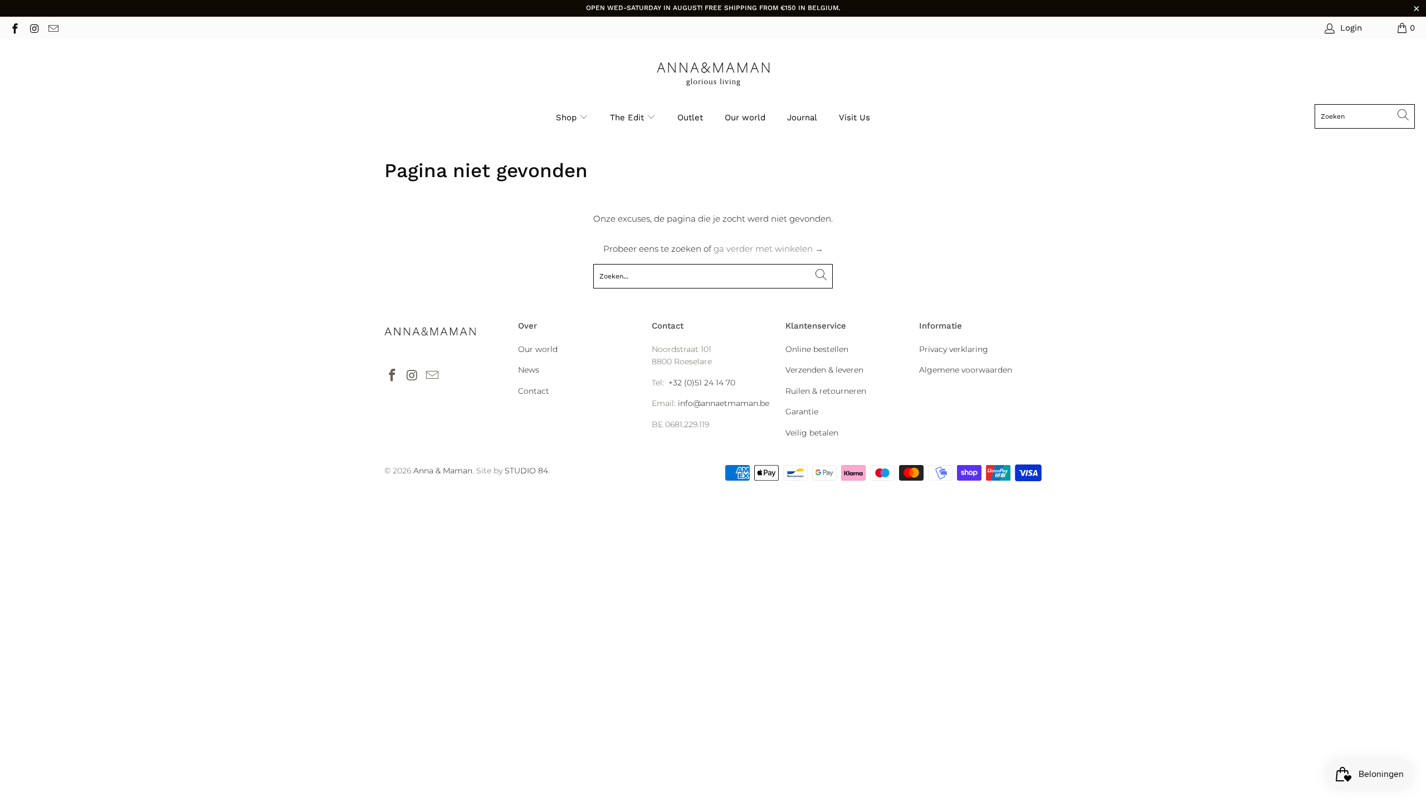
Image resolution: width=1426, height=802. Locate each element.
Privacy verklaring (953, 349)
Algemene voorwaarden (965, 370)
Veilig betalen (811, 433)
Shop (566, 118)
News (528, 370)
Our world (745, 118)
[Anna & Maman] (713, 74)
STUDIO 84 (526, 471)
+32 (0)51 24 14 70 (701, 383)
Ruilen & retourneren (825, 391)
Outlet (690, 118)
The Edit (628, 118)
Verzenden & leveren (824, 370)
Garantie (801, 412)
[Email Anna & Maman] (52, 27)
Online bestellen (816, 349)
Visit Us (854, 118)
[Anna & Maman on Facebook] (14, 27)
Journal (802, 118)
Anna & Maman (442, 471)
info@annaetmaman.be (723, 403)
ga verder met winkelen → (768, 248)
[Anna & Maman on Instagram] (34, 27)
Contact (533, 391)
